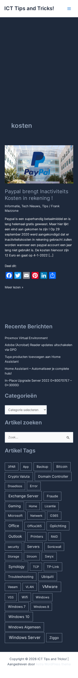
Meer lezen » (14, 287)
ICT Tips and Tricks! (29, 8)
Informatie (12, 206)
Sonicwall (54, 546)
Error (34, 486)
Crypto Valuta (19, 476)
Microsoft (15, 516)
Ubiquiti (47, 577)
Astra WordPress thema (53, 664)
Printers (37, 536)
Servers (33, 547)
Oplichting (58, 526)
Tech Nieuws (30, 206)
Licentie (50, 506)
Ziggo (54, 637)
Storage (13, 556)
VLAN (30, 587)
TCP (36, 567)
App (26, 466)
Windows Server (25, 637)
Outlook (15, 536)
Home (33, 506)
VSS (11, 597)
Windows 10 (18, 617)
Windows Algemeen (24, 627)
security (13, 546)
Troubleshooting (20, 577)
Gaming (14, 506)
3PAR (11, 466)
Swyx (49, 556)
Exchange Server (23, 496)
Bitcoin (61, 467)
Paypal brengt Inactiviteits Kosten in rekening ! (36, 194)
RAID (54, 536)
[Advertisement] (39, 58)
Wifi (25, 597)
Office (13, 525)
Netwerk (36, 515)
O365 (54, 515)
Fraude (52, 496)
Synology (16, 566)
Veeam (13, 587)
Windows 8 (41, 606)
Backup (42, 467)
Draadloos (15, 486)
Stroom (32, 556)
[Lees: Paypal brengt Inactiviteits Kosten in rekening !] (39, 164)
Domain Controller (53, 476)
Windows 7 (17, 607)
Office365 (34, 526)
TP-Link (53, 567)
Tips (45, 206)
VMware (49, 586)
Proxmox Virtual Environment (26, 338)
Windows (42, 597)
